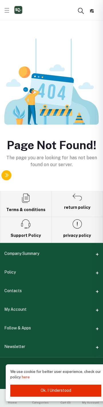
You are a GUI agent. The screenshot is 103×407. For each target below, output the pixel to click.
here (26, 377)
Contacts (13, 290)
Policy (10, 272)
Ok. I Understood (56, 390)
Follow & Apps (17, 328)
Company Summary (21, 253)
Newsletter (14, 346)
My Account (15, 309)
